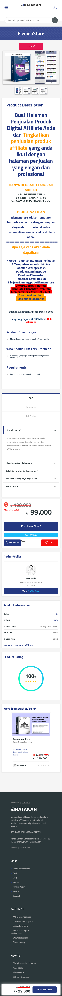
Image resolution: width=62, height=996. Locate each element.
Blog (15, 877)
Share (30, 46)
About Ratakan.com (21, 868)
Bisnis (15, 754)
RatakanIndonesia (23, 916)
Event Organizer (22, 976)
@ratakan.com (21, 937)
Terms (16, 882)
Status (16, 891)
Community (20, 942)
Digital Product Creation (25, 963)
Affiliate (19, 967)
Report (23, 540)
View (30, 591)
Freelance (19, 972)
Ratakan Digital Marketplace (20, 932)
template (19, 645)
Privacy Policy (19, 886)
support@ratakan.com (20, 847)
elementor (8, 645)
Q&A (15, 873)
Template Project (20, 752)
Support (16, 895)
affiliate (29, 645)
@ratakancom (21, 925)
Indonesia (15, 802)
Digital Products (20, 749)
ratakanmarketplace (24, 921)
